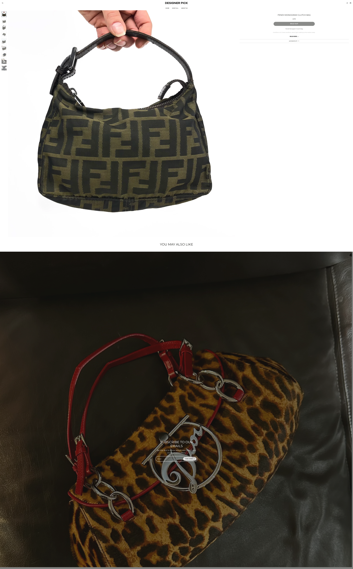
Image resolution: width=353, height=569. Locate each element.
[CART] (350, 3)
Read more (293, 36)
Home (167, 8)
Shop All (175, 8)
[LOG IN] (347, 3)
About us (184, 8)
